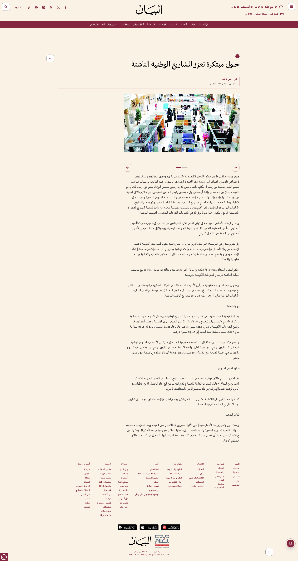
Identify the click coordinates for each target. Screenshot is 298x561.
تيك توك (236, 484)
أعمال (201, 469)
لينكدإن (236, 468)
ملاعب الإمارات (104, 469)
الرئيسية (203, 24)
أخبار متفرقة (105, 515)
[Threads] (51, 7)
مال (202, 473)
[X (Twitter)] (58, 7)
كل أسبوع (124, 498)
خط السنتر (123, 494)
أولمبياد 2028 (105, 486)
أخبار (193, 24)
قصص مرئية (153, 486)
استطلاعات (106, 511)
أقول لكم (124, 507)
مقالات (125, 473)
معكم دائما (123, 482)
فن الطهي (85, 494)
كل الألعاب (106, 494)
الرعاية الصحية (83, 486)
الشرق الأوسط (152, 477)
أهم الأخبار (154, 469)
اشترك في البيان (219, 478)
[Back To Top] (269, 552)
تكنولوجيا (113, 24)
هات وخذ (124, 502)
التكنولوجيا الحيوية (174, 477)
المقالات (162, 24)
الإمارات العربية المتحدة (148, 473)
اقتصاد (184, 24)
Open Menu (291, 6)
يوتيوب (237, 480)
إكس (237, 464)
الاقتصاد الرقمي (196, 477)
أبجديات (124, 477)
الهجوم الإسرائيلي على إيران (147, 494)
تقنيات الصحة (176, 473)
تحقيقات (107, 507)
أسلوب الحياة (84, 463)
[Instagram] (43, 7)
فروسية (107, 490)
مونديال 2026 (105, 482)
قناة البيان (138, 24)
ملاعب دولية (106, 477)
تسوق (87, 507)
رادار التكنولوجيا (175, 482)
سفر (88, 498)
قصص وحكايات (104, 502)
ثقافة (87, 477)
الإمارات (173, 24)
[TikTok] (29, 7)
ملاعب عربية (105, 473)
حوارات (108, 498)
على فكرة (123, 490)
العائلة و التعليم (83, 490)
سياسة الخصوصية (219, 486)
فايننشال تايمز (97, 24)
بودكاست (125, 24)
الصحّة (87, 482)
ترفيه (87, 502)
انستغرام (236, 476)
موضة (87, 469)
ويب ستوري (154, 490)
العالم (156, 482)
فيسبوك (236, 472)
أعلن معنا (220, 472)
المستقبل (199, 482)
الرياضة (151, 24)
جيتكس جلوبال (197, 486)
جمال (87, 473)
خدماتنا (221, 468)
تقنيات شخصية (175, 486)
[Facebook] (65, 7)
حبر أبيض (123, 486)
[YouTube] (36, 7)
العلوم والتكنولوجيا (174, 469)
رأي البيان (124, 469)
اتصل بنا (220, 464)
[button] (236, 168)
